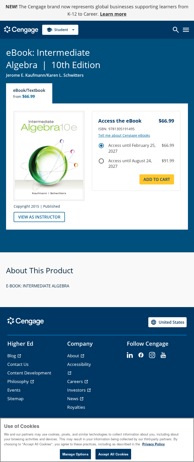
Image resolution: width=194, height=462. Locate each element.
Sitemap (15, 398)
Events (13, 390)
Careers (75, 381)
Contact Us (18, 364)
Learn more (113, 14)
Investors (77, 390)
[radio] (101, 146)
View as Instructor (39, 217)
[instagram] (152, 355)
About (73, 356)
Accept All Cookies (113, 454)
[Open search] (176, 30)
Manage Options (75, 454)
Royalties (76, 407)
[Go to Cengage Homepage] (21, 29)
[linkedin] (130, 355)
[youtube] (163, 355)
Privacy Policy (153, 444)
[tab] (29, 93)
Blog (12, 356)
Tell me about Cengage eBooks (124, 135)
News (73, 398)
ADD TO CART (156, 179)
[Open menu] (186, 30)
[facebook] (141, 355)
